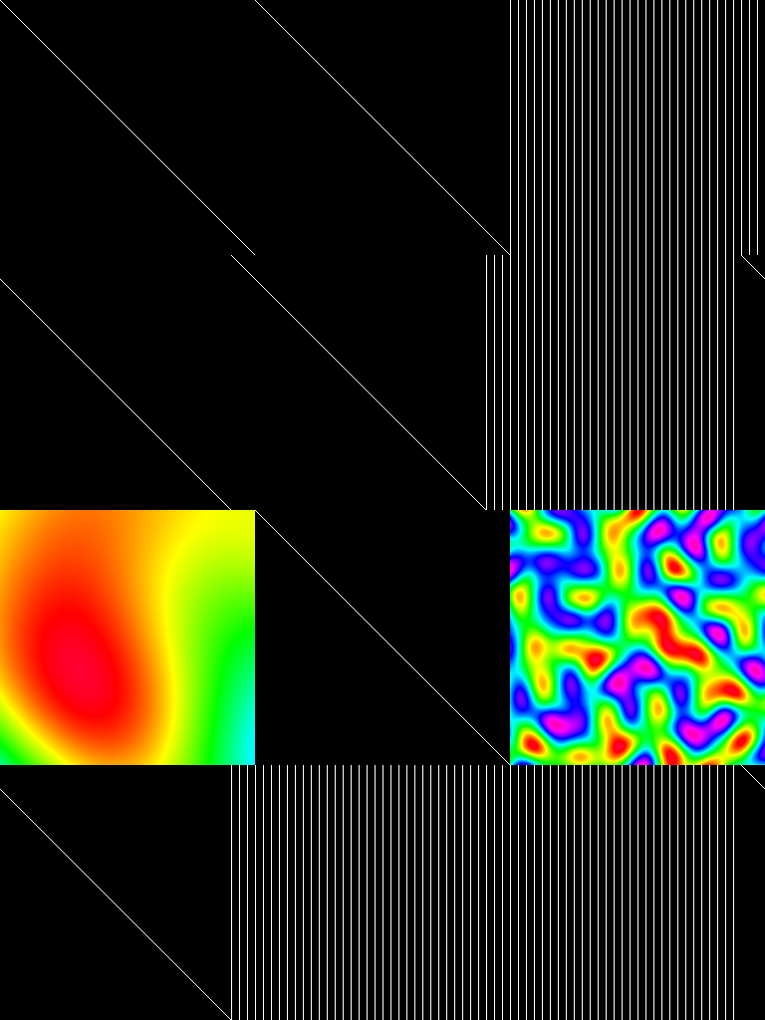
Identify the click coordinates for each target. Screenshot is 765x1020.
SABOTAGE (87, 16)
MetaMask (362, 16)
